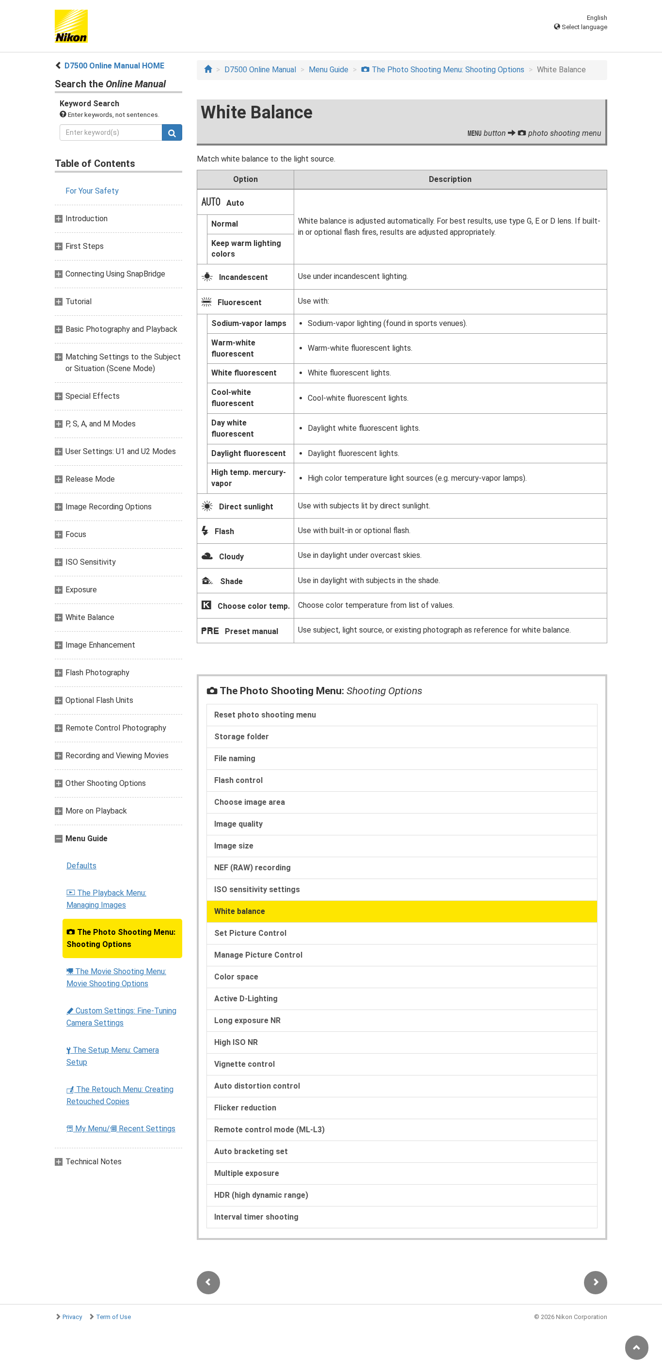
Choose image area (249, 802)
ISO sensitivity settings (257, 889)
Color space (236, 976)
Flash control (238, 780)
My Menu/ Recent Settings (120, 1128)
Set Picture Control (250, 933)
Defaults (81, 865)
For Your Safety (92, 191)
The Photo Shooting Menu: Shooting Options (120, 938)
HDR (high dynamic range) (261, 1195)
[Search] (172, 132)
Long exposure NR (247, 1020)
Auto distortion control (257, 1086)
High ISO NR (236, 1042)
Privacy (72, 1316)
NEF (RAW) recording (252, 867)
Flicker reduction (245, 1107)
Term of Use (113, 1316)
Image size (233, 845)
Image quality (238, 824)
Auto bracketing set (251, 1151)
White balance (239, 911)
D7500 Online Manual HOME (114, 65)
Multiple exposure (246, 1173)
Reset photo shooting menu (265, 714)
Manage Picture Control (258, 955)
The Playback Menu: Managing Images (106, 899)
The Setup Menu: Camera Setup (112, 1056)
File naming (234, 758)
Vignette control (244, 1064)
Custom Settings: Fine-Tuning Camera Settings (121, 1016)
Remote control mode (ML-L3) (269, 1129)
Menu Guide (328, 69)
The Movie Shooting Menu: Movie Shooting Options (116, 977)
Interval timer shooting (256, 1217)
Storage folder (241, 736)
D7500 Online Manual (260, 69)
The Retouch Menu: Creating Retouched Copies (119, 1095)
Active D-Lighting (246, 998)
